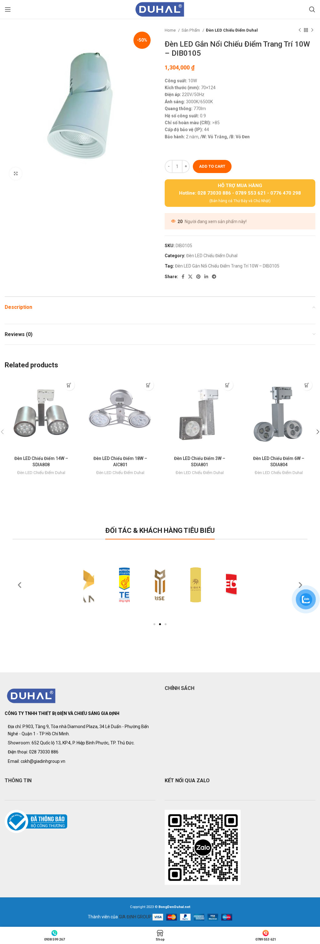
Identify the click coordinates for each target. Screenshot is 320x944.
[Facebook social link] (183, 277)
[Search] (312, 9)
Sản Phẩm (191, 30)
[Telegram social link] (214, 277)
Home (171, 30)
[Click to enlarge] (15, 173)
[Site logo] (160, 9)
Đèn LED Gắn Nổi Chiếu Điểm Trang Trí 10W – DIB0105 (227, 265)
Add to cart (212, 166)
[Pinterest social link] (198, 277)
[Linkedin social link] (206, 277)
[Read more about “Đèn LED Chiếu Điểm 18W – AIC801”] (148, 385)
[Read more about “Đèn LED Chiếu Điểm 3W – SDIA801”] (227, 385)
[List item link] (80, 751)
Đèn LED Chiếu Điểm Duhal (232, 30)
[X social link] (190, 277)
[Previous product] (300, 30)
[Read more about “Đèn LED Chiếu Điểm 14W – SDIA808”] (69, 385)
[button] (154, 624)
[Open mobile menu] (8, 9)
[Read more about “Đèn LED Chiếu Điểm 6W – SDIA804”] (306, 385)
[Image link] (31, 695)
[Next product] (312, 30)
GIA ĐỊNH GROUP (135, 916)
